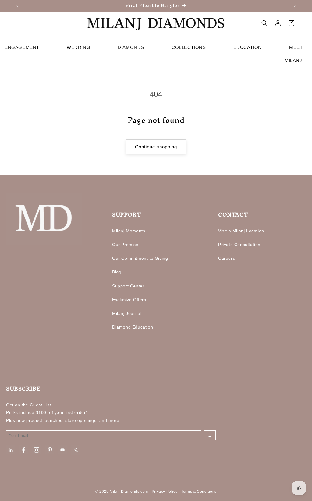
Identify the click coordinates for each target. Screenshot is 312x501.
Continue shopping (156, 146)
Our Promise (125, 244)
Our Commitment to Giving (140, 258)
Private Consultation (239, 244)
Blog (116, 272)
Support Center (128, 286)
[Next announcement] (294, 6)
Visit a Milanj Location (241, 230)
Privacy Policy (164, 491)
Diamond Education (132, 327)
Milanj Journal (126, 313)
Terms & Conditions (199, 491)
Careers (226, 258)
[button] (264, 23)
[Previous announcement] (17, 6)
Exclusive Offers (129, 299)
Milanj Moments (128, 230)
